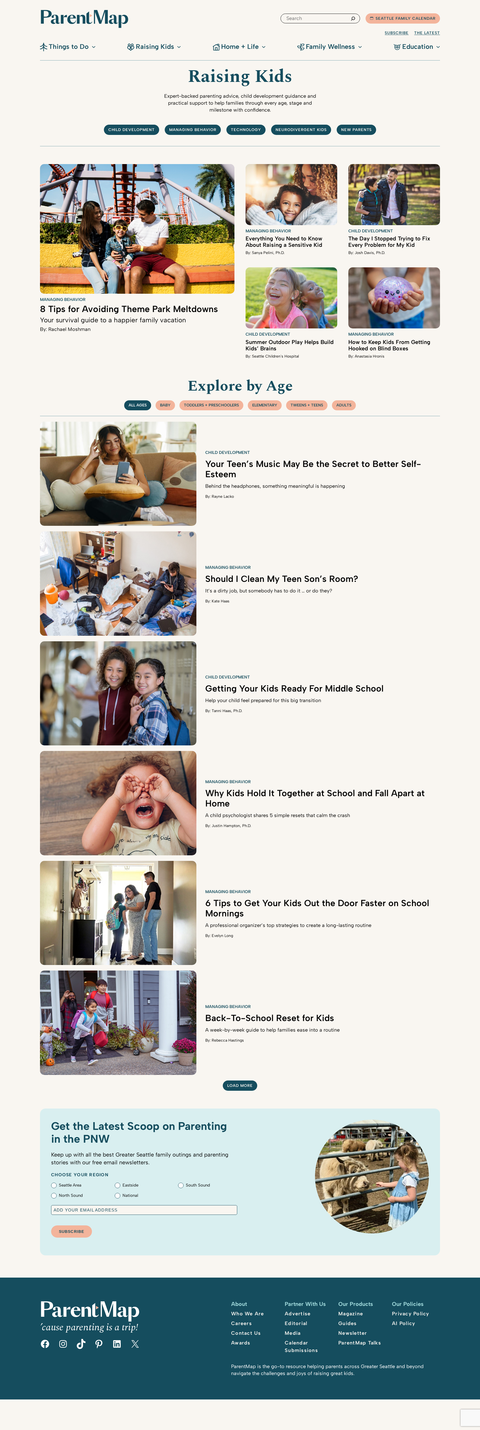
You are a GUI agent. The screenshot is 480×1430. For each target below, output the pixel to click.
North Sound (71, 1195)
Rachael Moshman (69, 329)
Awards (241, 1343)
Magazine (350, 1314)
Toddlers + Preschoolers (211, 405)
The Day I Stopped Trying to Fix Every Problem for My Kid (389, 241)
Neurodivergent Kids (301, 129)
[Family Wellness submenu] (360, 46)
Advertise (298, 1314)
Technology (246, 129)
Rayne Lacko (223, 496)
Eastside (130, 1185)
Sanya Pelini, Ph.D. (268, 252)
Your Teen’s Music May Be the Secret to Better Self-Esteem (313, 469)
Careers (241, 1323)
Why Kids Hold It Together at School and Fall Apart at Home (315, 798)
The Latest (427, 33)
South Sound (198, 1185)
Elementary (264, 405)
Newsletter (352, 1333)
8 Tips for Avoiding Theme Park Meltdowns (129, 309)
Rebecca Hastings (228, 1040)
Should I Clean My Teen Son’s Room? (281, 579)
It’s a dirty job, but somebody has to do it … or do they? (268, 591)
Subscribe (397, 33)
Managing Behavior (192, 129)
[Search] (353, 18)
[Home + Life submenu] (264, 46)
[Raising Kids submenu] (179, 46)
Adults (343, 405)
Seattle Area (70, 1185)
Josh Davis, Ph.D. (370, 252)
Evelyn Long (222, 935)
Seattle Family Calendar (406, 18)
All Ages (138, 405)
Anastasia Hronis (369, 356)
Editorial (296, 1323)
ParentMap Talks (359, 1343)
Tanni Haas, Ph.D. (227, 710)
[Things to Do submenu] (94, 46)
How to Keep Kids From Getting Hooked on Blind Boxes (389, 345)
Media (293, 1333)
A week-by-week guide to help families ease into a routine (272, 1030)
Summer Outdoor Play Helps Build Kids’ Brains (290, 345)
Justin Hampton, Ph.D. (231, 825)
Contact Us (246, 1333)
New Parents (356, 129)
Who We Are (247, 1314)
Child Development (370, 230)
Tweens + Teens (307, 405)
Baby (165, 405)
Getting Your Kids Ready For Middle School (294, 688)
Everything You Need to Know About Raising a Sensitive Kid (284, 241)
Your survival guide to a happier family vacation (113, 320)
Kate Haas (220, 601)
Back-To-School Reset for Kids (269, 1018)
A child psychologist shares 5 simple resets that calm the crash (277, 815)
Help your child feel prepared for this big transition (263, 700)
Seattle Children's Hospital (275, 356)
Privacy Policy (410, 1314)
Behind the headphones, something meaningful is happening (275, 486)
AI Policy (403, 1323)
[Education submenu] (438, 46)
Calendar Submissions (301, 1346)
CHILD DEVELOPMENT (131, 129)
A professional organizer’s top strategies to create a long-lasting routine (288, 925)
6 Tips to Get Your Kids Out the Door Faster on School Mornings (317, 908)
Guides (347, 1323)
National (130, 1195)
